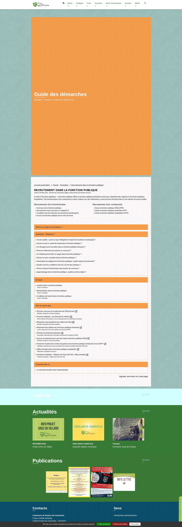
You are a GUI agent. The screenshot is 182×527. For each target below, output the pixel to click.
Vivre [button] (89, 3)
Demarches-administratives (125, 515)
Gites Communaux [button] (113, 3)
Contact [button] (128, 3)
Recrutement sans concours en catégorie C (53, 210)
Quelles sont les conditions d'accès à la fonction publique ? (59, 265)
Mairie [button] (69, 3)
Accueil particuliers (42, 185)
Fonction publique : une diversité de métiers (54, 317)
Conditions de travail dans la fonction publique (54, 296)
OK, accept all (104, 524)
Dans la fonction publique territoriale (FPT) (111, 210)
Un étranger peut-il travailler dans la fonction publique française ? (61, 247)
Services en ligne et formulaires (48, 227)
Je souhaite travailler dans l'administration (52, 370)
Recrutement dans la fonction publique (87, 185)
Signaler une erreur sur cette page (133, 376)
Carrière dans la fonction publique (49, 285)
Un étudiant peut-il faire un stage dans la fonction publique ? (59, 254)
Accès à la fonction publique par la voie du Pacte (55, 215)
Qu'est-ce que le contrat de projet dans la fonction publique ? (59, 243)
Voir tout (145, 394)
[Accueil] (46, 5)
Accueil (38, 100)
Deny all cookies (120, 524)
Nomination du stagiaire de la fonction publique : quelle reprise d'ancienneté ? (66, 261)
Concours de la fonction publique (49, 208)
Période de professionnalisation (50, 333)
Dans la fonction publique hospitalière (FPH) (111, 213)
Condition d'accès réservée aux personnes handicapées (58, 213)
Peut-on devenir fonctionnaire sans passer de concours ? (58, 268)
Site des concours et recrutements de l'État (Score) (57, 311)
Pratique (48, 100)
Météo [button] (137, 3)
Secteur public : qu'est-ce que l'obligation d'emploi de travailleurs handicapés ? (66, 240)
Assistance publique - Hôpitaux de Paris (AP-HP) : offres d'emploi (62, 355)
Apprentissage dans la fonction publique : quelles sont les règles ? (61, 272)
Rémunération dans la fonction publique (52, 291)
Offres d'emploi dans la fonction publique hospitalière (58, 349)
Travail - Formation (61, 185)
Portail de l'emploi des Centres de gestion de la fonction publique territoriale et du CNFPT (71, 344)
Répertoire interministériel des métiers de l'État (56, 322)
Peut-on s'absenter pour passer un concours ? (54, 250)
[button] (63, 3)
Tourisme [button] (98, 3)
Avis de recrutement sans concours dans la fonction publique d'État (63, 338)
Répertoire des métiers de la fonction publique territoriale (59, 327)
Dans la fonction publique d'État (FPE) (109, 208)
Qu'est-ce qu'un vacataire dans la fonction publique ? (56, 258)
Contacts (40, 508)
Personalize (134, 524)
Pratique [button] (79, 3)
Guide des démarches (63, 100)
